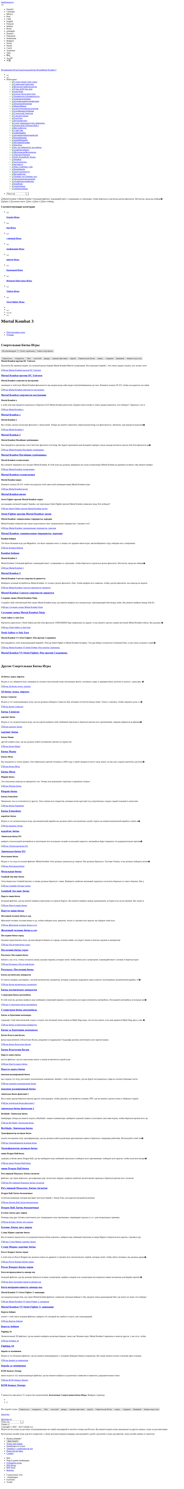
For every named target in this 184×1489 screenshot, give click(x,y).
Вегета (23, 128)
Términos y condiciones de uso (19, 1448)
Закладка (5, 1414)
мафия (23, 133)
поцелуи (26, 171)
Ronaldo (24, 140)
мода (20, 164)
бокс (20, 145)
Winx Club (28, 167)
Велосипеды (31, 87)
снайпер (25, 150)
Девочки (26, 154)
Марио (23, 106)
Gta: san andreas (34, 147)
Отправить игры (14, 1463)
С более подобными (26, 351)
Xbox (29, 358)
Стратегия (28, 113)
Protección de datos (14, 1451)
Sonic (20, 91)
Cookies (9, 1453)
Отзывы (10, 335)
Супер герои (31, 82)
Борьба (23, 138)
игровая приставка (59, 358)
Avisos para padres (14, 1444)
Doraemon (27, 104)
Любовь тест (31, 176)
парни (22, 186)
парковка (26, 99)
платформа (29, 111)
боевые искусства (134, 358)
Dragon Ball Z (32, 125)
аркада (47, 358)
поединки (109, 358)
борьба (73, 358)
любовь (24, 188)
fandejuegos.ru (7, 2)
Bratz (20, 184)
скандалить (19, 358)
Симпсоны (29, 84)
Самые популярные (45, 351)
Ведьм (23, 174)
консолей (37, 358)
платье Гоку (30, 94)
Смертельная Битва (86, 358)
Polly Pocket (30, 157)
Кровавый (120, 358)
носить (23, 162)
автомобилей (32, 135)
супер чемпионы (37, 123)
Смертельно (7, 358)
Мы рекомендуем (9, 351)
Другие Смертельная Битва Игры (26, 666)
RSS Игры (11, 1465)
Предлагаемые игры (15, 332)
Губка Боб (27, 89)
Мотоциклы (30, 152)
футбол (24, 121)
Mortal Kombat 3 (49, 70)
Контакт (10, 1470)
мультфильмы (33, 101)
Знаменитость (33, 96)
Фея (19, 159)
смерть (100, 358)
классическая (32, 108)
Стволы (24, 116)
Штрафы (26, 142)
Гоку (20, 118)
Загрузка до (6, 1419)
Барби (22, 169)
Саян (21, 130)
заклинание (30, 179)
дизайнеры (29, 181)
